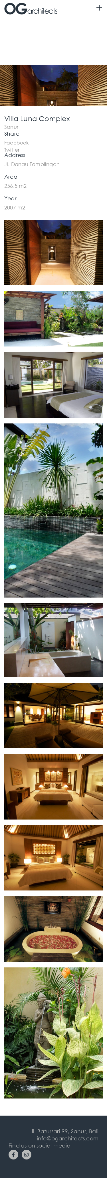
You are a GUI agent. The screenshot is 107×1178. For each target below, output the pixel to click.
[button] (16, 142)
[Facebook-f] (13, 1154)
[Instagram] (26, 1154)
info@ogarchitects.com (67, 1138)
